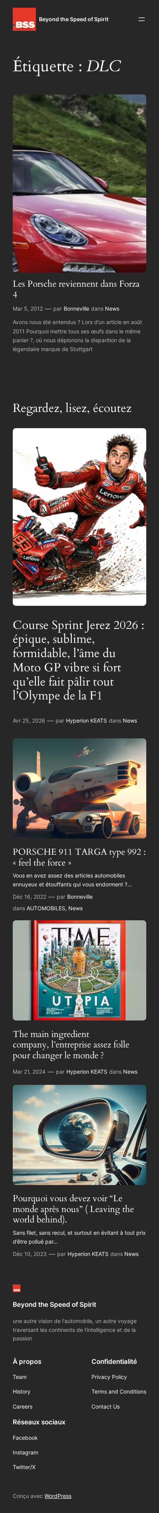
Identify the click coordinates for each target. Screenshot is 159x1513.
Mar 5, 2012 (28, 308)
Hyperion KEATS (86, 720)
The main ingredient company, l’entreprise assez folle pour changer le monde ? (71, 1045)
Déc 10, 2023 (30, 1254)
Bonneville (76, 308)
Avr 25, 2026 (29, 720)
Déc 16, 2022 (29, 896)
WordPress (57, 1496)
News (112, 308)
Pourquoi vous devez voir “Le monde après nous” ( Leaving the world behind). (73, 1209)
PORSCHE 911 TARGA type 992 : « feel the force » (79, 857)
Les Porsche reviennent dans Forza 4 (76, 289)
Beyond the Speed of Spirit (73, 19)
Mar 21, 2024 (29, 1071)
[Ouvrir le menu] (141, 19)
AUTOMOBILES (46, 908)
